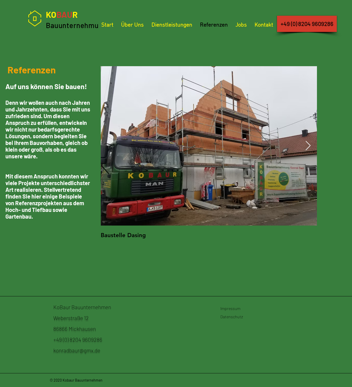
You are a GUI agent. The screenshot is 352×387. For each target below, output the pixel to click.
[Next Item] (308, 146)
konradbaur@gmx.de (76, 350)
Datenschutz (231, 316)
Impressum (230, 308)
